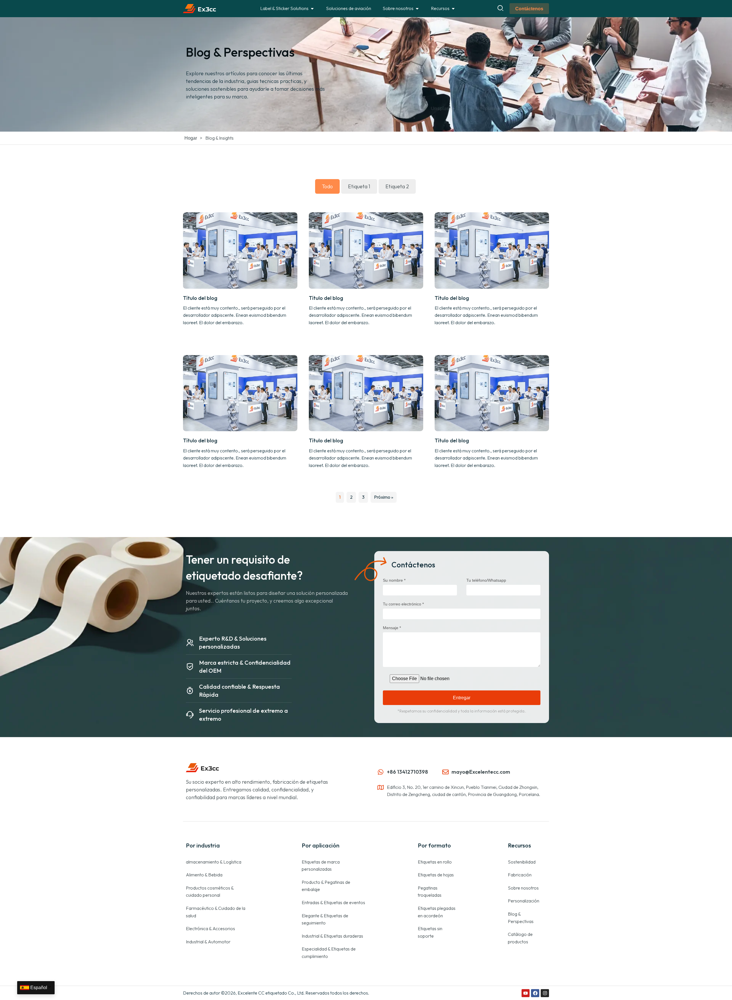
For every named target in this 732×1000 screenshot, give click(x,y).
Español (38, 987)
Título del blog (200, 298)
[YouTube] (526, 993)
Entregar (461, 697)
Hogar (190, 138)
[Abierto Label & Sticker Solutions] (312, 8)
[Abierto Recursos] (453, 8)
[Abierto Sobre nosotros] (417, 8)
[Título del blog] (240, 250)
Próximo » (383, 497)
